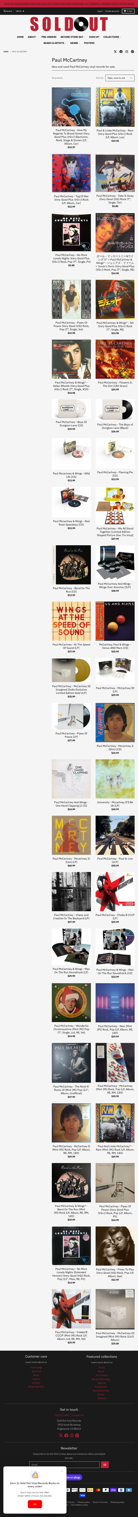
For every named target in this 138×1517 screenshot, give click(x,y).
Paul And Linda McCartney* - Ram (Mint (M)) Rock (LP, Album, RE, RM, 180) (115, 1149)
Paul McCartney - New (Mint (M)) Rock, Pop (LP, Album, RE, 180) (115, 1029)
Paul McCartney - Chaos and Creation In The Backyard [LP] (71, 916)
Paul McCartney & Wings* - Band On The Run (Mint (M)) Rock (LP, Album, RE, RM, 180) (71, 1211)
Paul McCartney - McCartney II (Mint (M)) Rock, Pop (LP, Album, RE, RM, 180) (71, 1149)
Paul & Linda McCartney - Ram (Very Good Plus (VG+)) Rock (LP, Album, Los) (115, 134)
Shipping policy (117, 1502)
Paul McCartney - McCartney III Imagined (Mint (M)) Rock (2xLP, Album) (115, 1336)
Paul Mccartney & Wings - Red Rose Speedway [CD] (71, 522)
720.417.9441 (62, 1415)
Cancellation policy (79, 1505)
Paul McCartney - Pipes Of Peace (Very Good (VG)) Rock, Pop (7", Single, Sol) (71, 326)
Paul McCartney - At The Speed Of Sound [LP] (71, 646)
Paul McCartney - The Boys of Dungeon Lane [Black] (115, 426)
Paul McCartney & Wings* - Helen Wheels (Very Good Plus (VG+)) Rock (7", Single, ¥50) (71, 386)
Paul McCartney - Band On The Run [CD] (71, 589)
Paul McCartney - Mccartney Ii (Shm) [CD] (115, 747)
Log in (100, 11)
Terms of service (100, 1502)
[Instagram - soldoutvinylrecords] (127, 51)
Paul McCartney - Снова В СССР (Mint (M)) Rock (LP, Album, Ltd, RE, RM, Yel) (71, 1335)
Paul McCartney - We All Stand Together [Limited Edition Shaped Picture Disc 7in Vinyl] (115, 532)
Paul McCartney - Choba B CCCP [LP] (115, 916)
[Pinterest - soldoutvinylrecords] (132, 51)
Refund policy (68, 1502)
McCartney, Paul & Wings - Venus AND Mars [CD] (115, 646)
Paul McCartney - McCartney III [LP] (115, 689)
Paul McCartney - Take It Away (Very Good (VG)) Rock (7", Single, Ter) (115, 199)
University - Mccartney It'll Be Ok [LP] (115, 804)
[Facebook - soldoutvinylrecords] (121, 51)
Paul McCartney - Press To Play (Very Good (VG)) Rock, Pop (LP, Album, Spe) (115, 1273)
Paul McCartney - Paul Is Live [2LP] (115, 860)
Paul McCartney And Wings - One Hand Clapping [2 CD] (71, 804)
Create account (112, 11)
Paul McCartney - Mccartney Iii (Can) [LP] (71, 860)
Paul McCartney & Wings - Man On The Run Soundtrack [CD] (115, 971)
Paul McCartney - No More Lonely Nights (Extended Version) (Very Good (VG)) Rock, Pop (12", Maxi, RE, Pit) (71, 1274)
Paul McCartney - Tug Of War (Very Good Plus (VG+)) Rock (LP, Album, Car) (71, 200)
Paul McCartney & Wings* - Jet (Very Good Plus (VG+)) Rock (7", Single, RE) (115, 326)
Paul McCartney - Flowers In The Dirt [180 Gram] (115, 384)
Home (6, 51)
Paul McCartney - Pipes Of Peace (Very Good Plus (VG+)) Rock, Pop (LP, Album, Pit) (115, 1211)
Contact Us (78, 1415)
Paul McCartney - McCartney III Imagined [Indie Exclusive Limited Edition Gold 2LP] (71, 689)
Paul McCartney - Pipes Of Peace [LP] (71, 735)
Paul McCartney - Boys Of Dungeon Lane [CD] (71, 423)
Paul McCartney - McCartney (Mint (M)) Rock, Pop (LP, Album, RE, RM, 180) (115, 1089)
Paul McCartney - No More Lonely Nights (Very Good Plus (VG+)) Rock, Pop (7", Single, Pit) (71, 258)
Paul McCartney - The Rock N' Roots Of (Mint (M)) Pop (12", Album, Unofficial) (71, 1090)
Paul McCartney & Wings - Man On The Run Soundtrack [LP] (71, 970)
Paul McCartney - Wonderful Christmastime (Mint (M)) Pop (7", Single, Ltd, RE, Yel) (71, 1029)
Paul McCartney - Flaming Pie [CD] (115, 474)
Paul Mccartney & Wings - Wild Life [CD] (71, 475)
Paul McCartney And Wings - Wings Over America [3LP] (115, 585)
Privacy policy (84, 1502)
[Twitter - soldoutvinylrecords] (115, 51)
